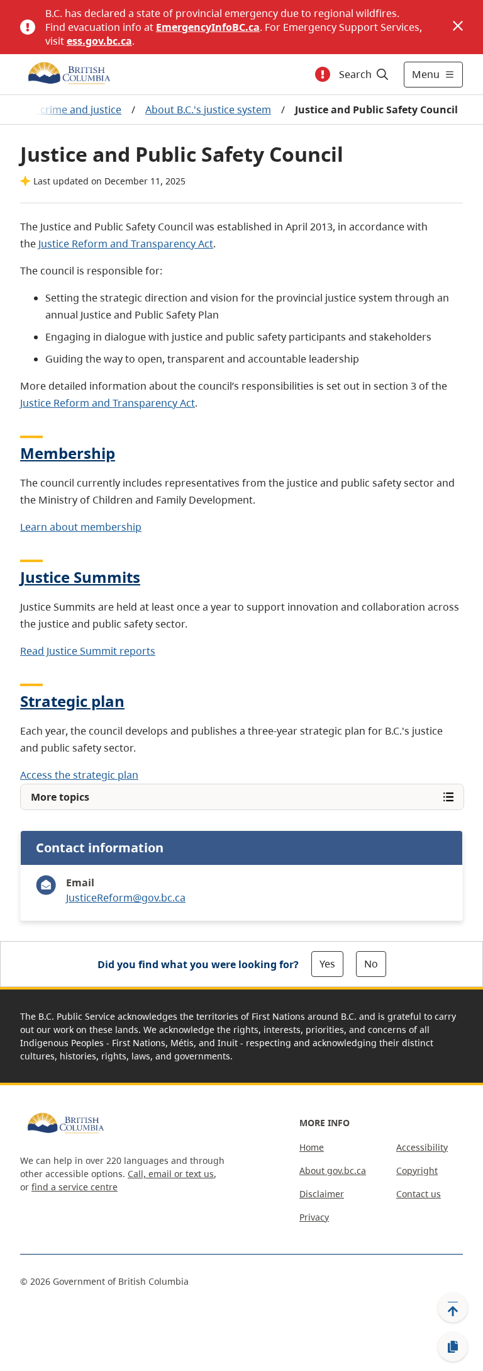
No (371, 964)
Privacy (314, 1217)
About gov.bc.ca (332, 1170)
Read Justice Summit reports (87, 651)
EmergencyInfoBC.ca (208, 27)
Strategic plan (72, 701)
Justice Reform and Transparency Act (125, 244)
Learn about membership (81, 527)
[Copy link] (453, 1347)
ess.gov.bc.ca (99, 41)
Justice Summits (80, 577)
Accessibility (422, 1147)
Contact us (418, 1194)
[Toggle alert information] (322, 74)
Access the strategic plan (79, 775)
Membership (67, 453)
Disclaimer (321, 1194)
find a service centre (74, 1187)
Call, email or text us (171, 1174)
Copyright (417, 1170)
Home (311, 1147)
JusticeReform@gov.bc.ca (126, 898)
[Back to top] (453, 1307)
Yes (327, 964)
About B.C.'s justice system (208, 109)
